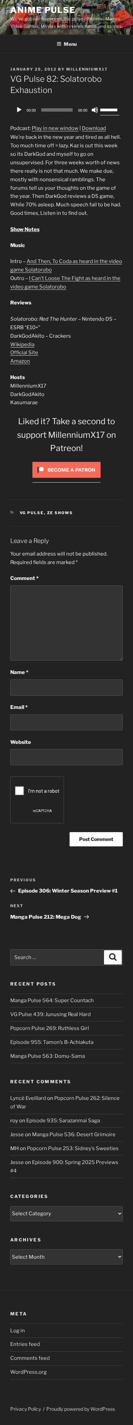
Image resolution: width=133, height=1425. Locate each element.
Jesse (17, 1134)
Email (19, 707)
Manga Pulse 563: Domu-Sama (47, 1056)
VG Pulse (32, 512)
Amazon (20, 361)
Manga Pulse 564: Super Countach (52, 1000)
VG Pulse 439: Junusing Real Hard (50, 1014)
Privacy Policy (25, 1409)
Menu (70, 44)
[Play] (19, 110)
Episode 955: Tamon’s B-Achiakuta (51, 1042)
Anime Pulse (43, 10)
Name (19, 672)
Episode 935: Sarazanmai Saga (63, 1121)
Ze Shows (60, 512)
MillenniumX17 (87, 69)
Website (20, 742)
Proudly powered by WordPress (80, 1409)
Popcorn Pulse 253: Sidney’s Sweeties (73, 1148)
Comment (24, 578)
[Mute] (94, 110)
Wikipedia (22, 344)
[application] (66, 110)
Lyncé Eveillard (28, 1098)
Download (94, 128)
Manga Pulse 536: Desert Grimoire (74, 1134)
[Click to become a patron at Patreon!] (66, 479)
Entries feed (25, 1344)
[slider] (109, 109)
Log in (17, 1331)
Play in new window (55, 128)
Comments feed (30, 1358)
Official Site (24, 353)
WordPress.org (28, 1372)
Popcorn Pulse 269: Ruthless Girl (49, 1028)
